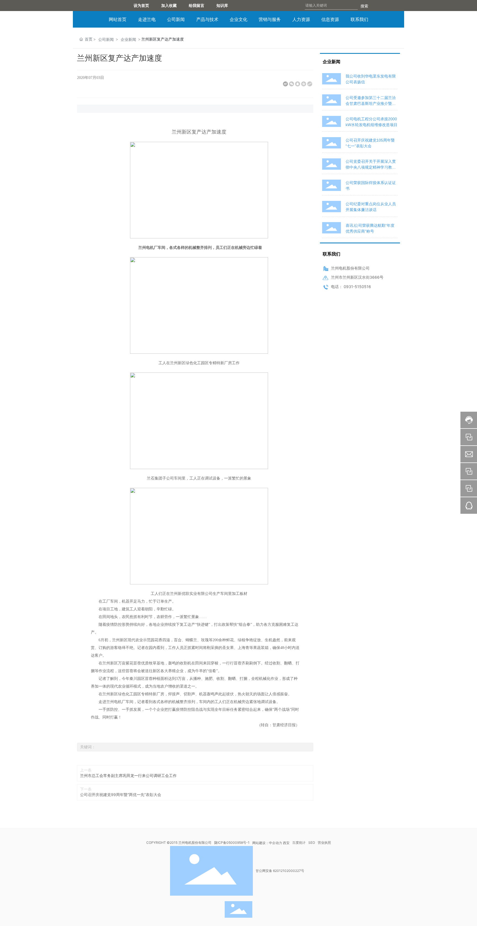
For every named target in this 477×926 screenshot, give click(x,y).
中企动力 (275, 843)
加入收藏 (169, 5)
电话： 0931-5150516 (351, 286)
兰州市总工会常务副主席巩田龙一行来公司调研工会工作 (128, 775)
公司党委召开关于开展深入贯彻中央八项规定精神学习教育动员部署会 (371, 167)
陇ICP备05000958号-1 (232, 842)
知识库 (226, 5)
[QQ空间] (303, 84)
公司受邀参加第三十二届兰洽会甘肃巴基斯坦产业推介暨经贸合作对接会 (371, 103)
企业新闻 (128, 39)
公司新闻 (106, 39)
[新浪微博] (285, 84)
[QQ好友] (297, 84)
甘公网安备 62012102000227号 (280, 871)
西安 (286, 843)
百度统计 (299, 842)
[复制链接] (309, 84)
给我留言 (198, 5)
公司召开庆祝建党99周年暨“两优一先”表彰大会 (120, 794)
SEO (311, 842)
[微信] (291, 84)
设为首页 (141, 5)
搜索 (364, 6)
